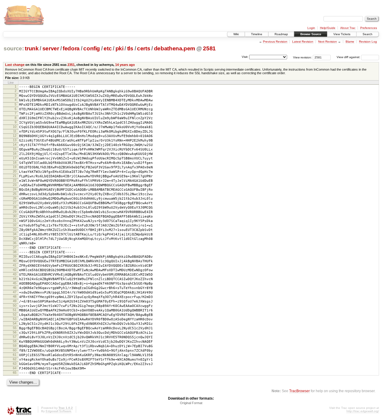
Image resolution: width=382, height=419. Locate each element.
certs (143, 48)
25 (14, 193)
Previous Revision (275, 41)
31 (14, 220)
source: (14, 48)
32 (14, 225)
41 (14, 265)
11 (14, 131)
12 (14, 135)
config (91, 48)
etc (108, 48)
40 (14, 261)
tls (130, 48)
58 (14, 341)
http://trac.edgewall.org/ (362, 411)
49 (14, 301)
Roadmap (281, 34)
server (50, 48)
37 (14, 247)
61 (14, 354)
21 (14, 176)
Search (367, 34)
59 (14, 345)
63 (14, 363)
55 (14, 328)
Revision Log (368, 41)
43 (14, 274)
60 (14, 350)
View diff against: (349, 57)
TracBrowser (299, 391)
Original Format (191, 403)
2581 (209, 48)
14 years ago (125, 64)
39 (14, 256)
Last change (14, 64)
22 (14, 180)
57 (14, 337)
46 (14, 287)
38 (14, 252)
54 (14, 323)
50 (14, 305)
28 (14, 207)
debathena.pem (174, 48)
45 (14, 283)
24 (14, 189)
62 (14, 359)
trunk (31, 48)
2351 (71, 64)
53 (14, 319)
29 (14, 211)
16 (14, 153)
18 (14, 162)
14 (14, 144)
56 (14, 332)
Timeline (256, 34)
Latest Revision (302, 41)
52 (14, 314)
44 (14, 278)
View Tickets (341, 34)
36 (14, 243)
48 (14, 296)
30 (14, 216)
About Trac (347, 28)
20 (14, 171)
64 (14, 368)
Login (311, 28)
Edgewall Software (58, 411)
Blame (350, 41)
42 (14, 269)
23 (14, 185)
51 (14, 310)
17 (14, 158)
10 (14, 126)
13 (14, 140)
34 (14, 234)
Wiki (236, 34)
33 (14, 229)
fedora (71, 48)
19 (14, 167)
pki (119, 48)
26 (14, 198)
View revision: (302, 57)
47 (14, 292)
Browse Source (310, 34)
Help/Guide (327, 28)
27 (14, 202)
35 (14, 238)
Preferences (368, 28)
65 (14, 372)
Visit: (245, 56)
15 (14, 149)
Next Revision (327, 41)
